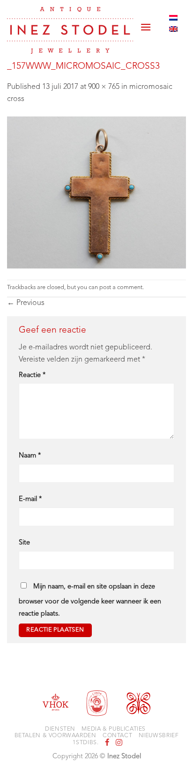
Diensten (60, 729)
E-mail (30, 499)
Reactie (32, 375)
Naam (30, 455)
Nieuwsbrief (159, 736)
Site (24, 542)
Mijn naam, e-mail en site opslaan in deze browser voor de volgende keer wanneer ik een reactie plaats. (90, 600)
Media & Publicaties (114, 729)
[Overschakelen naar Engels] (173, 29)
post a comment (120, 287)
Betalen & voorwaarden (55, 736)
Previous (26, 303)
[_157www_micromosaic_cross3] (96, 192)
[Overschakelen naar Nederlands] (173, 17)
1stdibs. (85, 743)
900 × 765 (103, 87)
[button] (145, 23)
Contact (117, 736)
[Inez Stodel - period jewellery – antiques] (70, 30)
